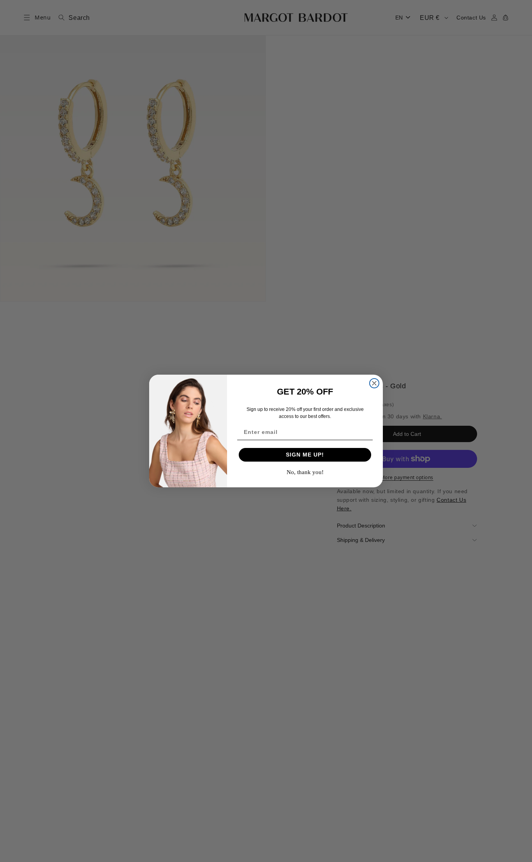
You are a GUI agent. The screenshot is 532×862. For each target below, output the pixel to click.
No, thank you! (305, 472)
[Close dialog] (374, 383)
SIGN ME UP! (305, 454)
